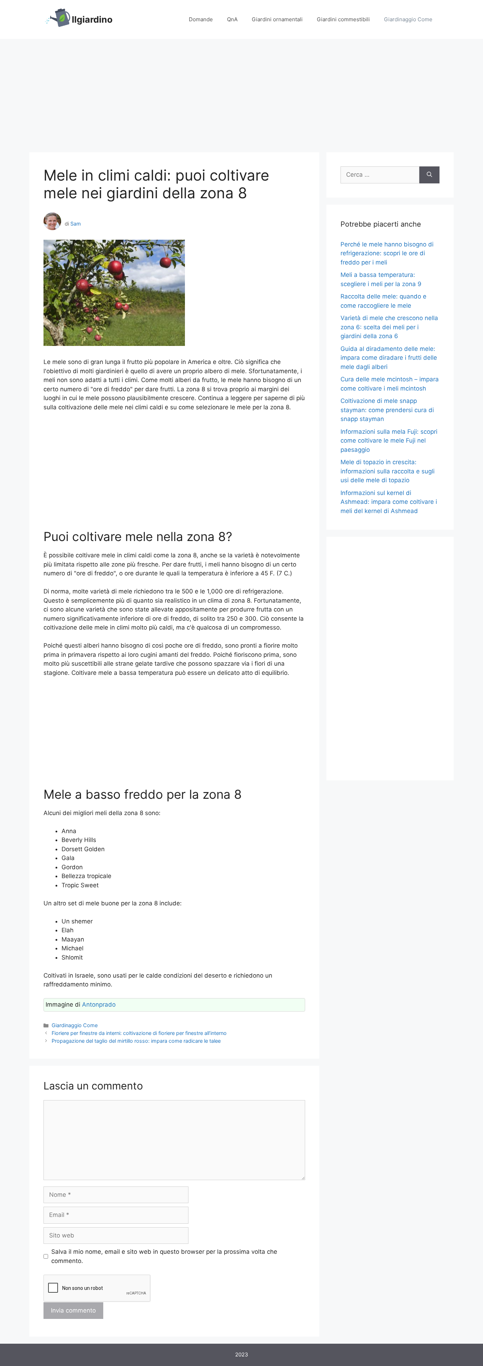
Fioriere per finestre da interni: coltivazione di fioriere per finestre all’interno (139, 1033)
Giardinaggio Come (408, 19)
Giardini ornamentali (277, 19)
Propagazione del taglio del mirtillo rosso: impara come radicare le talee (136, 1041)
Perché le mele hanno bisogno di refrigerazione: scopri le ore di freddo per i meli (387, 253)
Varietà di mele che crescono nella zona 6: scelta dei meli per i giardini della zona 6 (389, 327)
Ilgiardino (92, 19)
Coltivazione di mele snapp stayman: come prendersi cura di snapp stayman (387, 409)
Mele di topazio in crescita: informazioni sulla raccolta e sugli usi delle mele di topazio (388, 471)
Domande (201, 19)
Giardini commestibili (343, 19)
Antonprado (99, 1004)
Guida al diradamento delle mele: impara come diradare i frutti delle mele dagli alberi (389, 357)
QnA (232, 19)
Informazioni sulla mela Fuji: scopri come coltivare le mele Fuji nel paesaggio (389, 440)
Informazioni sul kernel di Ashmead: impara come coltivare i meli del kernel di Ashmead (389, 501)
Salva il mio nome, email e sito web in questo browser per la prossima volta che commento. (164, 1256)
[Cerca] (429, 174)
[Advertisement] (241, 92)
